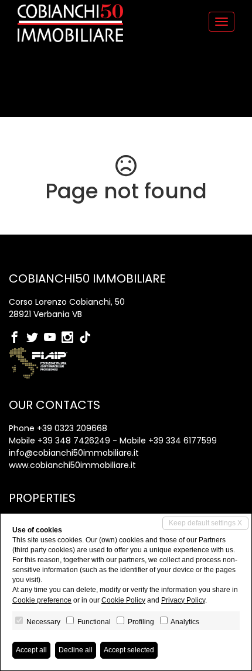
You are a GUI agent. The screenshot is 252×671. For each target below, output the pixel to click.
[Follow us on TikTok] (88, 338)
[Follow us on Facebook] (17, 338)
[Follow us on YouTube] (53, 338)
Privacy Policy (183, 600)
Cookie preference (41, 600)
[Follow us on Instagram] (70, 338)
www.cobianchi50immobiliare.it (72, 465)
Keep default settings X (205, 523)
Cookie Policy (123, 600)
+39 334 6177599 (182, 440)
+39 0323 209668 (72, 428)
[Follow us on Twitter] (35, 338)
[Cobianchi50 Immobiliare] (70, 23)
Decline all (76, 650)
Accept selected (129, 650)
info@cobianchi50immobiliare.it (74, 453)
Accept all (31, 650)
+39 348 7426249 (74, 440)
